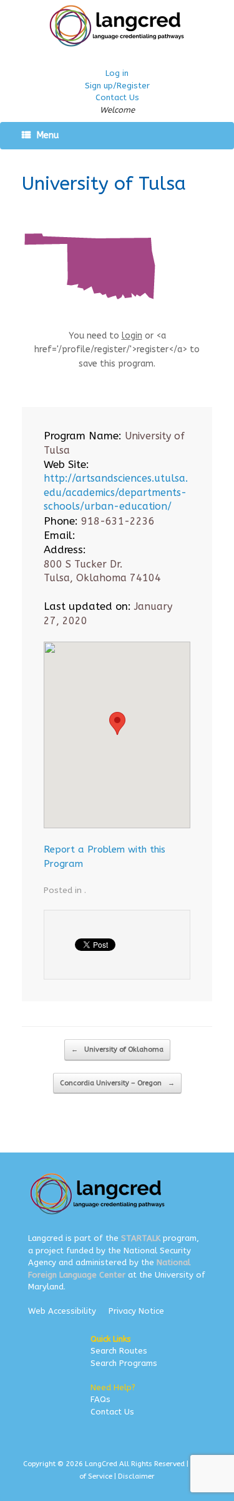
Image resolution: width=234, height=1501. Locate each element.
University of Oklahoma (117, 1049)
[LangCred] (117, 26)
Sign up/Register (117, 85)
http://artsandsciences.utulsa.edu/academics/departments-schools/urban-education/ (116, 492)
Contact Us (117, 97)
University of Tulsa (104, 183)
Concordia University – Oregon (117, 1083)
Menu (48, 135)
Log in (117, 73)
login (132, 335)
